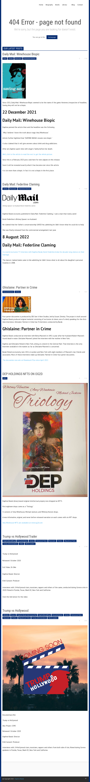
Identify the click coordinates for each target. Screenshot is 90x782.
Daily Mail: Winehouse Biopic (20, 54)
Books (57, 5)
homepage (52, 37)
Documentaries (8, 292)
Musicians (18, 58)
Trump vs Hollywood (15, 611)
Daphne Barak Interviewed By (26, 615)
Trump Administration (10, 544)
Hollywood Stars (41, 541)
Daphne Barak (19, 779)
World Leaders (30, 544)
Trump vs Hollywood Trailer (19, 536)
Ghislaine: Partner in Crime (19, 287)
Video (21, 544)
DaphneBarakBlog (9, 541)
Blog (73, 5)
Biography (49, 5)
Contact (80, 5)
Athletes (6, 615)
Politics (60, 541)
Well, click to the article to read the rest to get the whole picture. (27, 154)
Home (41, 5)
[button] (85, 4)
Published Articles (30, 58)
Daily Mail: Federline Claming (20, 184)
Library (64, 6)
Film (4, 58)
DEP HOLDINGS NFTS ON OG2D (22, 374)
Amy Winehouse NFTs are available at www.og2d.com (22, 523)
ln (85, 778)
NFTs (4, 378)
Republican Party (70, 541)
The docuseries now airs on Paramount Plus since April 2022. (25, 360)
